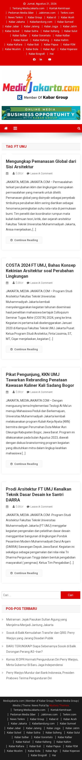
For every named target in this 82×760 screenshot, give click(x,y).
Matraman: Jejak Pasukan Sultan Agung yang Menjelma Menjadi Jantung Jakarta (36, 622)
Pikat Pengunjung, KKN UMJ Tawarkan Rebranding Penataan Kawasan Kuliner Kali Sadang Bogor (40, 380)
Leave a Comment (41, 173)
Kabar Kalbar (63, 35)
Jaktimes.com (47, 12)
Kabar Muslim (13, 49)
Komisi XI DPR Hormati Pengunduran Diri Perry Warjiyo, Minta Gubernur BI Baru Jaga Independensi (42, 662)
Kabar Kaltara (14, 44)
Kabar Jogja (51, 26)
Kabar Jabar (12, 26)
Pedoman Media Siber (21, 12)
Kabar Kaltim (61, 40)
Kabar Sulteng (51, 31)
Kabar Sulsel (12, 31)
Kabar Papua (51, 44)
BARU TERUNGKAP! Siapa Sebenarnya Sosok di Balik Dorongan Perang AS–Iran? (41, 649)
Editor (20, 173)
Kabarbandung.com (41, 21)
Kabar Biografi (37, 53)
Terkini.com (67, 12)
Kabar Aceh (67, 17)
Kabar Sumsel (65, 21)
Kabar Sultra (31, 31)
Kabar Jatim (70, 26)
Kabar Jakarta (17, 21)
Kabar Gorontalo (41, 35)
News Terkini (15, 17)
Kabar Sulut (70, 31)
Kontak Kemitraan (59, 8)
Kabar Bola (32, 49)
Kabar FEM (69, 44)
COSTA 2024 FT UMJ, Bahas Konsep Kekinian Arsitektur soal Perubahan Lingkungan (40, 271)
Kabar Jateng (31, 26)
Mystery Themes (59, 705)
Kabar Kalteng (41, 40)
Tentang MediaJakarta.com (28, 8)
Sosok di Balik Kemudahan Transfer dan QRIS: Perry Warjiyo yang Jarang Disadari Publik (40, 635)
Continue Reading (26, 240)
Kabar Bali (33, 44)
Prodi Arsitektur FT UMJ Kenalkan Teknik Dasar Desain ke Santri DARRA (38, 495)
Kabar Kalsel (21, 40)
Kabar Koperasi (68, 49)
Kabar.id (51, 17)
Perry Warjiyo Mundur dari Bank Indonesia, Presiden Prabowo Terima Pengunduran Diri (40, 675)
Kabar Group (35, 17)
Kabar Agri (49, 49)
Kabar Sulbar (20, 35)
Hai (52, 53)
